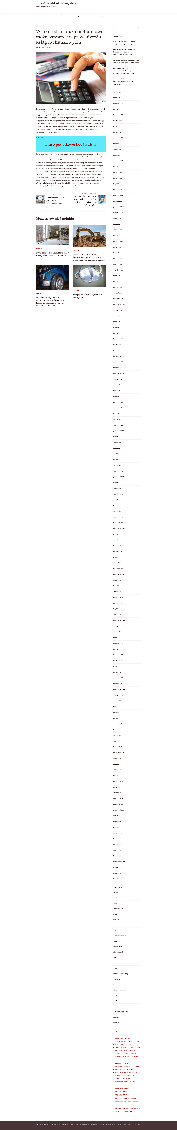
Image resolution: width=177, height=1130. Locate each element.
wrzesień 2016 (118, 626)
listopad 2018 (118, 523)
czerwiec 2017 (118, 591)
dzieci (137, 1047)
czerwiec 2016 (118, 643)
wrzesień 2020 (118, 436)
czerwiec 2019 (118, 494)
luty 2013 (116, 838)
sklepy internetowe (120, 990)
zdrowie (116, 1017)
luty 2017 (116, 609)
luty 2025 (116, 184)
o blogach (118, 1069)
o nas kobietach (120, 1072)
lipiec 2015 (116, 706)
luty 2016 (116, 666)
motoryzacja (117, 947)
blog (122, 1035)
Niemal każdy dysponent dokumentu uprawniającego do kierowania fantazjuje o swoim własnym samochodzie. (50, 301)
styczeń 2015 (117, 735)
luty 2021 (116, 413)
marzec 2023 (117, 287)
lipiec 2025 (116, 155)
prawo (128, 1078)
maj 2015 (116, 718)
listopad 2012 (118, 856)
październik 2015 (119, 689)
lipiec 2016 (116, 637)
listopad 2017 (118, 569)
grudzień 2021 (118, 362)
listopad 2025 (118, 143)
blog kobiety (126, 1038)
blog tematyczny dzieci (123, 1041)
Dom (115, 914)
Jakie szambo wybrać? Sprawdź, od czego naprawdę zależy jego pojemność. (127, 43)
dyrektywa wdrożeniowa (124, 1047)
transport (116, 995)
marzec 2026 (117, 120)
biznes (115, 903)
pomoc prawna (134, 1072)
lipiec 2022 (116, 321)
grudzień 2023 (118, 264)
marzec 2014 (117, 787)
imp (116, 1050)
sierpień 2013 (117, 821)
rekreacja (116, 979)
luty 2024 (116, 253)
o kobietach (128, 1069)
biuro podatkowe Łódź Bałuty (71, 144)
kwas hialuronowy (122, 1060)
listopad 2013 (118, 804)
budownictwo (118, 909)
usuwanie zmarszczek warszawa (127, 1102)
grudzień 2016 (118, 614)
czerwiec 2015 (118, 712)
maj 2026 (116, 109)
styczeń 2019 (117, 511)
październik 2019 (119, 477)
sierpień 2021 (117, 385)
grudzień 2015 (118, 678)
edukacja (116, 925)
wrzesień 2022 (118, 310)
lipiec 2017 (116, 586)
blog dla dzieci (131, 1035)
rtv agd (115, 984)
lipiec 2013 (116, 827)
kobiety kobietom (129, 1053)
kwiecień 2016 (118, 655)
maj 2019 (116, 500)
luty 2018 (116, 557)
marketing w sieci (121, 1063)
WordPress (136, 1124)
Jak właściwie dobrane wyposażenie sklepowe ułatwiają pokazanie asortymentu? (125, 81)
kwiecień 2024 (118, 241)
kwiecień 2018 (118, 546)
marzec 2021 (117, 408)
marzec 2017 (117, 603)
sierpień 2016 (117, 632)
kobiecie (132, 1050)
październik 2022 (119, 304)
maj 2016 (116, 649)
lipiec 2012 (116, 879)
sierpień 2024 (117, 218)
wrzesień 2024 (118, 212)
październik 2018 (119, 528)
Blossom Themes (116, 1124)
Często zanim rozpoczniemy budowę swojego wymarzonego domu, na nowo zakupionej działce (89, 257)
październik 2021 (119, 373)
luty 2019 (116, 505)
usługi (39, 26)
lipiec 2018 (116, 534)
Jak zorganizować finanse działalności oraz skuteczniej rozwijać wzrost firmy (126, 61)
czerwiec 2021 (118, 396)
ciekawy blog (126, 1044)
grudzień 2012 (118, 850)
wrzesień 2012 (118, 867)
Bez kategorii (118, 898)
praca (115, 957)
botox (117, 1044)
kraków (135, 1057)
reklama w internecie (123, 1085)
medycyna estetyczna (122, 1066)
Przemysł (116, 963)
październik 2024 (119, 207)
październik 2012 (119, 861)
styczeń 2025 (117, 189)
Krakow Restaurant (122, 1057)
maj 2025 (116, 166)
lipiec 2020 (116, 448)
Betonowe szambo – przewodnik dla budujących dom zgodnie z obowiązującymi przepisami (125, 52)
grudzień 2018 (118, 517)
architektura (117, 892)
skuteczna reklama (122, 1098)
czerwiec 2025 (118, 161)
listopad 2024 (118, 201)
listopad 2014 (118, 747)
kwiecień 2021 (118, 402)
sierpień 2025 (117, 149)
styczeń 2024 (117, 258)
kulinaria (116, 941)
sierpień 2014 (117, 758)
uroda (115, 1001)
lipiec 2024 (116, 224)
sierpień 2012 (117, 873)
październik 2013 (119, 810)
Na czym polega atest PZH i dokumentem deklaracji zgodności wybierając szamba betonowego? (125, 71)
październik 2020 (119, 431)
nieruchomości (118, 952)
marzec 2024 (117, 247)
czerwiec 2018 (118, 540)
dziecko (116, 919)
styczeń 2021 (117, 419)
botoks (136, 1041)
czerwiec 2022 (118, 327)
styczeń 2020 (117, 465)
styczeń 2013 (117, 844)
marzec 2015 (117, 724)
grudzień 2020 (118, 425)
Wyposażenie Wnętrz (120, 1012)
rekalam (133, 1082)
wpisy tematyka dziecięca (131, 1105)
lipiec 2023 (116, 275)
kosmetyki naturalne (120, 936)
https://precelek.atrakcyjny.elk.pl (56, 3)
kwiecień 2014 (118, 781)
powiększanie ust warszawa (125, 1075)
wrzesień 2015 (118, 695)
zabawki (118, 1108)
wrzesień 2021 (118, 379)
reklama (116, 968)
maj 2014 (116, 775)
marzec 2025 (117, 178)
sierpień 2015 (117, 701)
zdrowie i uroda (129, 1111)
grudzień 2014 (118, 741)
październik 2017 (119, 574)
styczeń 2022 (117, 356)
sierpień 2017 (117, 580)
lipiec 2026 (116, 97)
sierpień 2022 (117, 316)
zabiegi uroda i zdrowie (131, 1108)
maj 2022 (116, 333)
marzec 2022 (117, 344)
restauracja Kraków (122, 1088)
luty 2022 (116, 350)
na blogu (136, 1066)
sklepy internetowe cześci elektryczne (124, 1095)
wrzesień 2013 (118, 815)
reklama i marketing (120, 974)
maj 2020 (116, 454)
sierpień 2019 (117, 488)
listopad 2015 (118, 683)
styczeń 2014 (117, 793)
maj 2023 (116, 281)
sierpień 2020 (117, 442)
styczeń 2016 (117, 672)
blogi (117, 1038)
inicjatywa (123, 1050)
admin (38, 47)
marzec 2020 (117, 459)
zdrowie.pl (117, 1022)
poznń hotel (119, 1078)
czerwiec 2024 (118, 230)
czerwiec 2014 (118, 770)
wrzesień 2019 (118, 482)
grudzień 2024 (118, 195)
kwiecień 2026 (118, 115)
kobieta (117, 1053)
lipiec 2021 (116, 390)
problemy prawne (121, 1082)
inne (115, 930)
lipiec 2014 (116, 764)
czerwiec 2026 (118, 103)
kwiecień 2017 (118, 597)
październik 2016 (119, 620)
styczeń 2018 (117, 563)
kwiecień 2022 (118, 339)
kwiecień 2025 (118, 172)
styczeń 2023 (117, 293)
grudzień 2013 (118, 798)
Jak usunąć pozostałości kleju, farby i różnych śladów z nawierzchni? (52, 254)
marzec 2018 (117, 551)
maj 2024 (116, 235)
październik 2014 (119, 752)
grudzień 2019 (118, 471)
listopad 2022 (118, 298)
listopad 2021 (118, 367)
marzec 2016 (117, 660)
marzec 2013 (117, 833)
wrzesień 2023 (118, 270)
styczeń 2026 (117, 132)
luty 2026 (116, 126)
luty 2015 (116, 729)
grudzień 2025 (118, 138)
